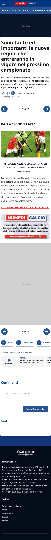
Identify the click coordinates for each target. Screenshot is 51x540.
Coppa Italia (7, 513)
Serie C (5, 520)
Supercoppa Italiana (11, 506)
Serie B (5, 517)
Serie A (24, 10)
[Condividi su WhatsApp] (3, 93)
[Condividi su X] (13, 93)
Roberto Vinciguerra (27, 93)
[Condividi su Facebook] (8, 93)
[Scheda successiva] (46, 109)
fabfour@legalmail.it (25, 488)
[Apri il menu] (3, 3)
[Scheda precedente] (4, 109)
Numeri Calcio (9, 10)
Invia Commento (35, 408)
